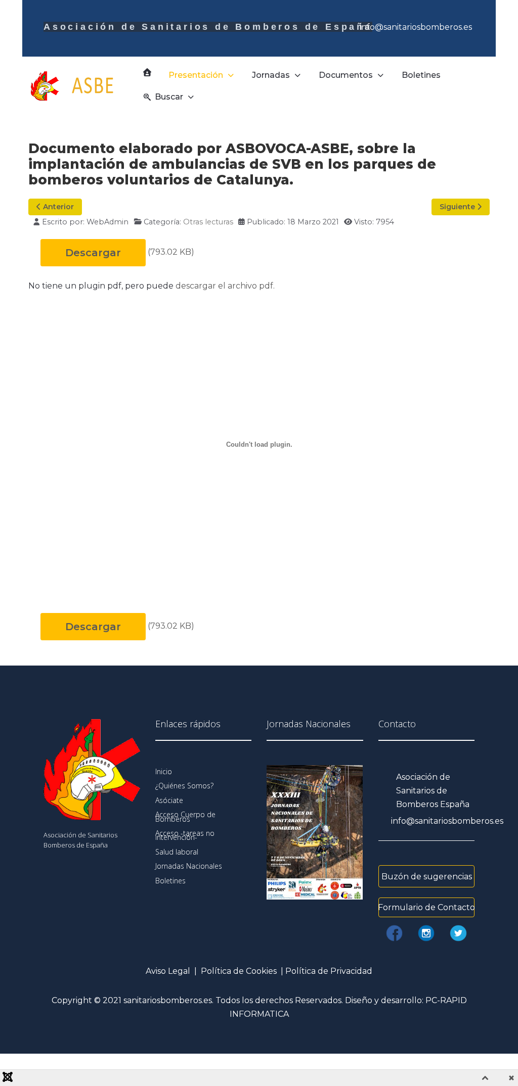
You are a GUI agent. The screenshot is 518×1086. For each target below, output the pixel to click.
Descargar (93, 253)
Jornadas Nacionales (188, 866)
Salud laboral (176, 852)
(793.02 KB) (171, 252)
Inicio (163, 771)
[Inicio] (147, 72)
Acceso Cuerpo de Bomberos (185, 816)
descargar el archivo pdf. (225, 286)
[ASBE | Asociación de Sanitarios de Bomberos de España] (81, 86)
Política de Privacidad (328, 971)
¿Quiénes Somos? (184, 785)
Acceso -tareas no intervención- (184, 835)
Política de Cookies (239, 971)
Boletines (170, 880)
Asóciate (169, 800)
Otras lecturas (208, 221)
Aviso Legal (168, 971)
